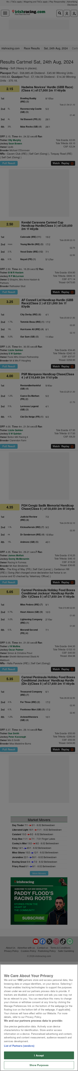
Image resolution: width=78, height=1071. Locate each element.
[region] (39, 1017)
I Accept (39, 1055)
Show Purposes (39, 1065)
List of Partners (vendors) (19, 1045)
